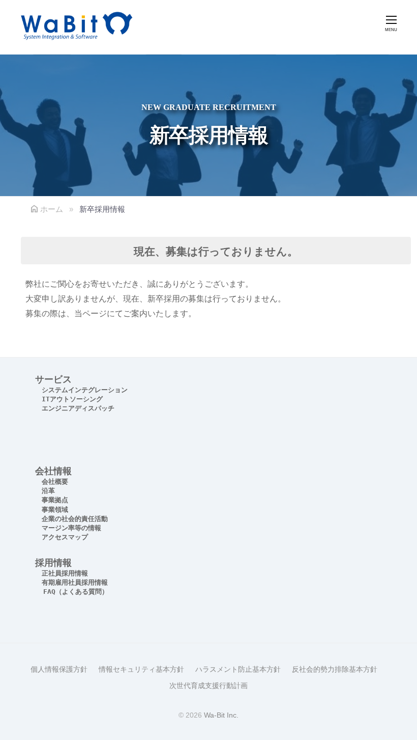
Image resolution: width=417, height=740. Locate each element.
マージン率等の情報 (71, 528)
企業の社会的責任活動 (75, 519)
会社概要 (55, 481)
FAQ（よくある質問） (75, 591)
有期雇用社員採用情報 (75, 582)
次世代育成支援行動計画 (208, 686)
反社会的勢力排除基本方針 (334, 669)
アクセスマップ (65, 537)
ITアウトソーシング (72, 399)
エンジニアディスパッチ (78, 408)
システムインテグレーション (85, 390)
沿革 (48, 491)
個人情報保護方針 (59, 669)
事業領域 (55, 509)
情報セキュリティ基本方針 (141, 669)
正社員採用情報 (65, 573)
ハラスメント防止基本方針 (238, 669)
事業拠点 (55, 500)
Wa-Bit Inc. (221, 715)
